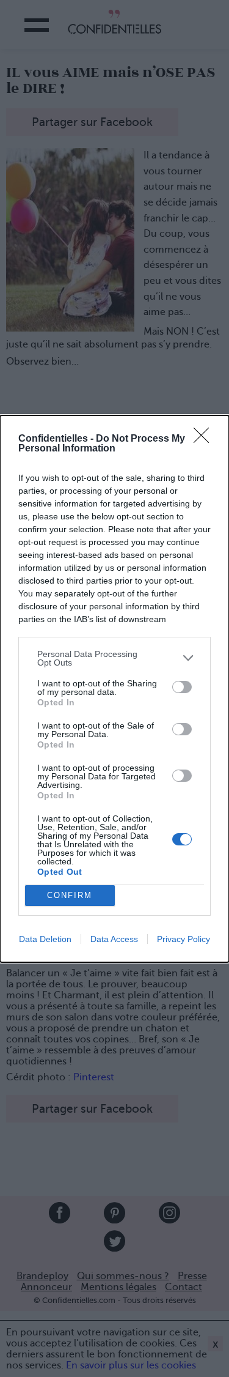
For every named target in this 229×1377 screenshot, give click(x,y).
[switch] (182, 687)
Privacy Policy (183, 939)
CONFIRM (69, 895)
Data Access (114, 939)
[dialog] (114, 688)
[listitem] (114, 658)
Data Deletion (45, 939)
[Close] (205, 439)
